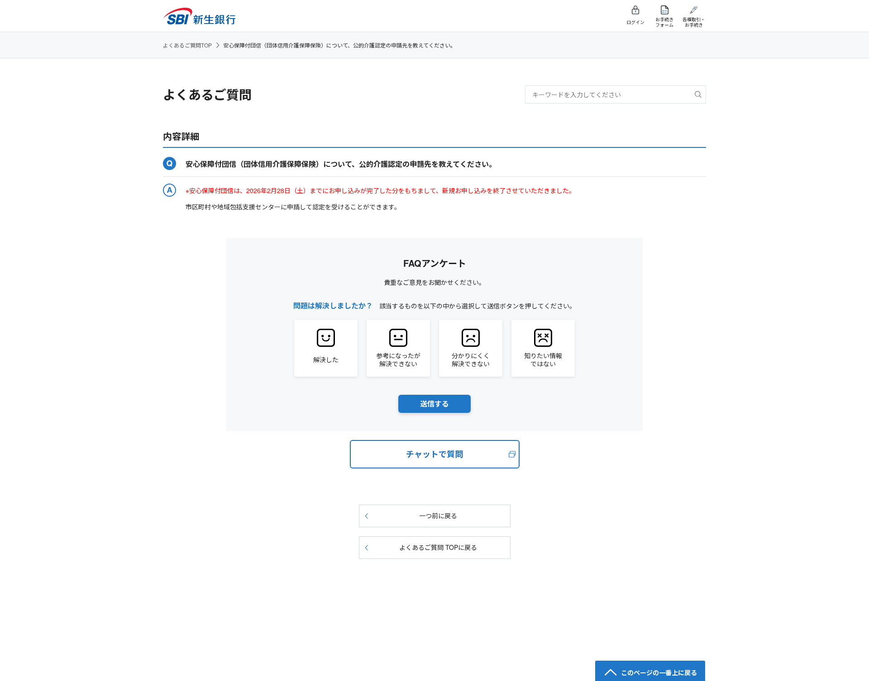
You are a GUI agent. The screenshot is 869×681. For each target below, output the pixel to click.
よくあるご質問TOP (187, 45)
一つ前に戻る (438, 515)
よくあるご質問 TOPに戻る (438, 547)
